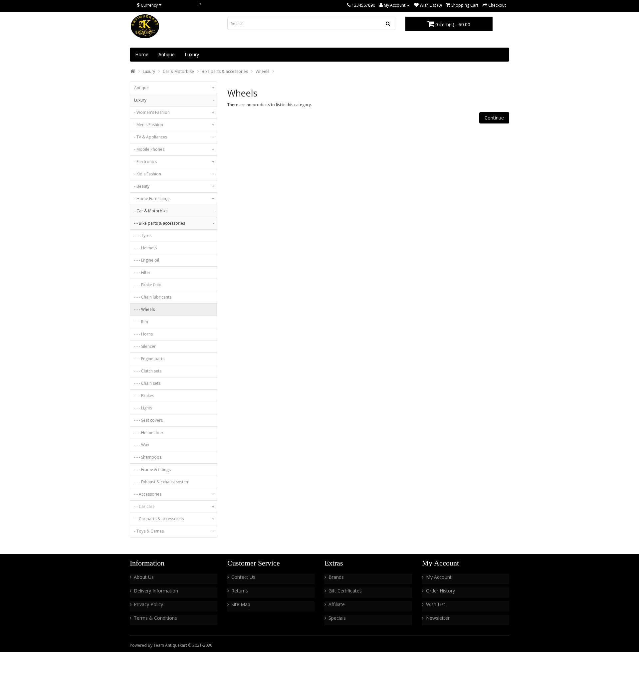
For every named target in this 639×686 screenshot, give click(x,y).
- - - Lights (143, 408)
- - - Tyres (142, 235)
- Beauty (174, 186)
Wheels (262, 71)
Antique (166, 54)
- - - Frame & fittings (152, 469)
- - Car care (174, 506)
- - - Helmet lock (148, 432)
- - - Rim (141, 322)
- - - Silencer (145, 346)
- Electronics (174, 161)
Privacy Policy (148, 604)
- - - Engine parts (149, 358)
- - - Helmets (145, 248)
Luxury (192, 54)
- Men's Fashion (174, 124)
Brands (336, 577)
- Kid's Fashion (174, 174)
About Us (144, 577)
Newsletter (438, 618)
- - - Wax (141, 445)
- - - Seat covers (148, 420)
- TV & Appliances (174, 137)
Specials (337, 618)
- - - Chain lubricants (152, 297)
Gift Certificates (345, 590)
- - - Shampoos (147, 457)
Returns (239, 590)
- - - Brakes (144, 395)
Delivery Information (156, 590)
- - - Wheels (144, 309)
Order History (440, 590)
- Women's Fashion (174, 112)
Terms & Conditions (155, 618)
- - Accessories (174, 494)
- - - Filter (142, 272)
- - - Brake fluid (147, 285)
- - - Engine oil (146, 260)
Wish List (435, 604)
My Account (439, 577)
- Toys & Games (174, 531)
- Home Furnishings (174, 198)
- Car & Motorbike (174, 211)
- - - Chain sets (147, 383)
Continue (494, 117)
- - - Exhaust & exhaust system (161, 482)
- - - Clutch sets (147, 371)
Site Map (240, 604)
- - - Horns (143, 334)
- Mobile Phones (174, 149)
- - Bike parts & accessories (174, 223)
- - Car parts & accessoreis (174, 519)
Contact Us (243, 577)
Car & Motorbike (178, 71)
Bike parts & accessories (225, 71)
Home (141, 54)
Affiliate (336, 604)
